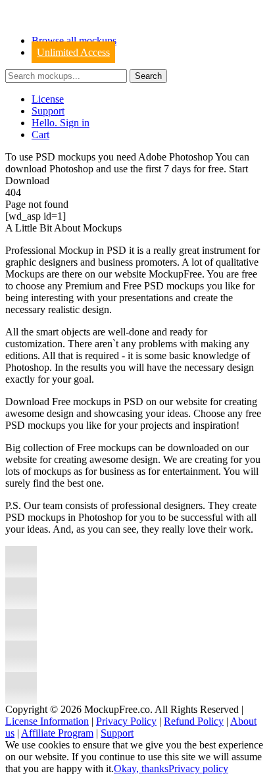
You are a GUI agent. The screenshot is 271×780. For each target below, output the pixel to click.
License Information (47, 721)
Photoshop (71, 168)
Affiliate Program (57, 733)
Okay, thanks (141, 768)
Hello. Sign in (60, 122)
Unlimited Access (73, 52)
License (48, 99)
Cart (40, 134)
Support (48, 110)
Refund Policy (194, 721)
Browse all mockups (74, 40)
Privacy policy (198, 768)
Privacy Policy (126, 721)
